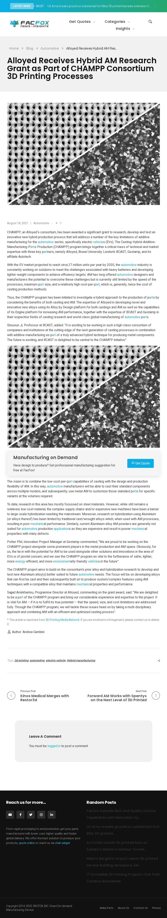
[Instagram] (41, 815)
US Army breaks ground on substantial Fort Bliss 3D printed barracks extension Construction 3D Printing (95, 6)
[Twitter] (31, 815)
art (32, 247)
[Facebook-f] (20, 815)
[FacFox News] (30, 23)
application (61, 528)
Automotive (50, 48)
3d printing (21, 660)
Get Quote (142, 463)
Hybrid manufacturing (81, 660)
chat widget (62, 843)
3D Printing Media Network (62, 620)
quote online (27, 843)
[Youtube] (10, 815)
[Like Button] (56, 223)
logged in (54, 746)
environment (61, 561)
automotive (46, 242)
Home (14, 48)
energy (20, 561)
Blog (29, 48)
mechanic (37, 524)
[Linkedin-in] (52, 815)
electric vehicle (56, 660)
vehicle (98, 242)
